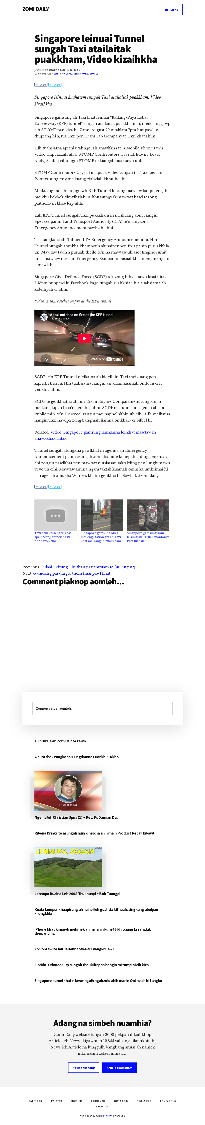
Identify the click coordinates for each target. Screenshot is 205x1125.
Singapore (80, 73)
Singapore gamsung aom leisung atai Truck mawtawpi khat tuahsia (148, 537)
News (55, 73)
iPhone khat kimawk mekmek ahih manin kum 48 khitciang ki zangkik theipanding (92, 931)
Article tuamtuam (120, 1068)
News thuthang (83, 1068)
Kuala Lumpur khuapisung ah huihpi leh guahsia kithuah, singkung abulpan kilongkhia (96, 911)
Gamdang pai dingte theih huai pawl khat (71, 573)
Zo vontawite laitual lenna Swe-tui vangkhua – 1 (74, 948)
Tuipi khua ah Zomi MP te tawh (60, 740)
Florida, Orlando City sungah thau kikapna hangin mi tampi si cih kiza (91, 964)
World (94, 73)
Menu (174, 10)
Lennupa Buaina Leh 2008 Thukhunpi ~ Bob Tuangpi (77, 893)
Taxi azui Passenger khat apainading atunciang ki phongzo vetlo (52, 537)
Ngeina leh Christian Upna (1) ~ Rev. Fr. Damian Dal (75, 817)
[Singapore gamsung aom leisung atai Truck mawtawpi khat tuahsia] (148, 515)
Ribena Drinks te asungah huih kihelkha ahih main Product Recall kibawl (94, 833)
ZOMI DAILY (35, 8)
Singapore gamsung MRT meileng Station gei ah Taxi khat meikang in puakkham (101, 537)
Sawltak (66, 73)
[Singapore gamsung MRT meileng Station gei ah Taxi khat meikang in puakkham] (102, 515)
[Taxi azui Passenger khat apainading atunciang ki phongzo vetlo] (55, 515)
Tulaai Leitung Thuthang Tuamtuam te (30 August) (88, 567)
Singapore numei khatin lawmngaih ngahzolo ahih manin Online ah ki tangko (98, 980)
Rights (108, 1116)
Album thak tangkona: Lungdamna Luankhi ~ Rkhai (76, 756)
